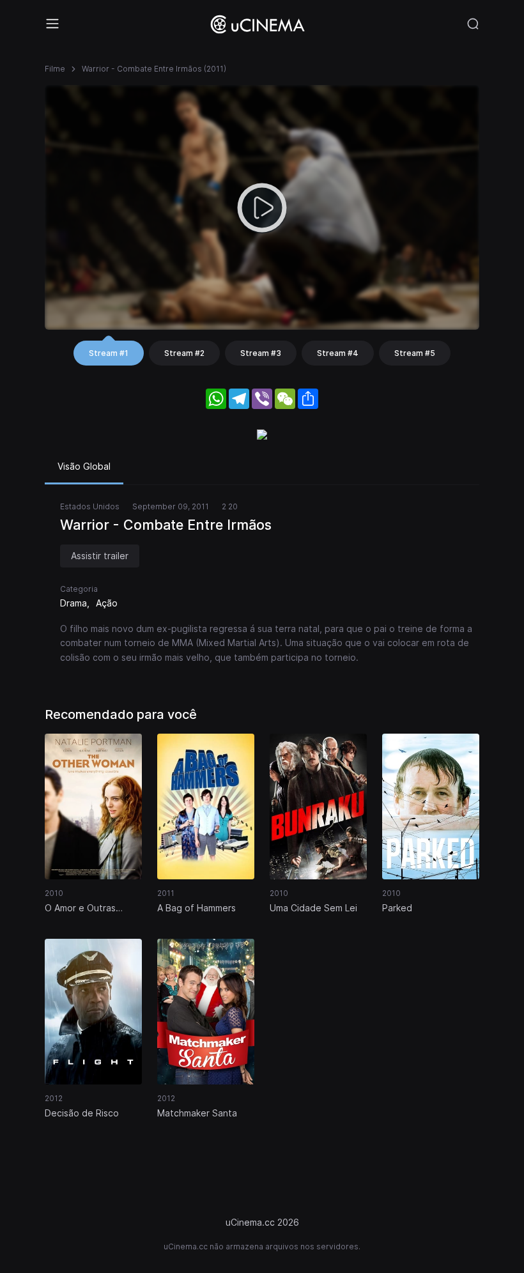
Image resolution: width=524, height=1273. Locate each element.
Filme (55, 68)
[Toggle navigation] (52, 23)
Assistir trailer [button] (99, 555)
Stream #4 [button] (337, 353)
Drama (73, 603)
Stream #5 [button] (414, 353)
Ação (107, 603)
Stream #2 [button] (184, 353)
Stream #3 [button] (260, 353)
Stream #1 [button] (108, 353)
